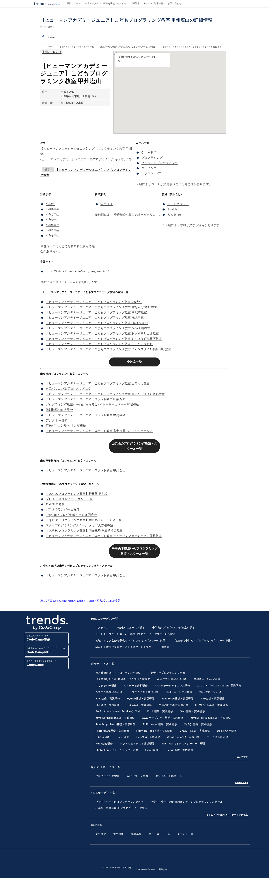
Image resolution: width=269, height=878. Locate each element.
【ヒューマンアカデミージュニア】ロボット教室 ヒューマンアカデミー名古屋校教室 (104, 536)
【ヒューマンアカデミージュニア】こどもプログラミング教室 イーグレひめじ (99, 344)
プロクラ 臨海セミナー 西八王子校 (69, 499)
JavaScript (174, 214)
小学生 (50, 204)
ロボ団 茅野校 (55, 504)
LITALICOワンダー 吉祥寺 (63, 509)
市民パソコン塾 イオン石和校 (66, 425)
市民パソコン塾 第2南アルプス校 (68, 389)
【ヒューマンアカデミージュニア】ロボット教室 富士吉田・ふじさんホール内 (99, 431)
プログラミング (152, 158)
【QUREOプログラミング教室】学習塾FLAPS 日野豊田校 (84, 520)
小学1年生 (52, 209)
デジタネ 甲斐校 (57, 420)
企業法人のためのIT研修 (38, 638)
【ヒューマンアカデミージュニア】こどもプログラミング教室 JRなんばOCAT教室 (101, 307)
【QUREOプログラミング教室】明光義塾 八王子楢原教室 (84, 530)
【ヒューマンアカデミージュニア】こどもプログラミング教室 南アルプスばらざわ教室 (105, 394)
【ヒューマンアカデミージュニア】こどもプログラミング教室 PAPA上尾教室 (98, 328)
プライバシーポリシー (145, 869)
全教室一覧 (134, 362)
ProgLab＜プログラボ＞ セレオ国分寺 (71, 515)
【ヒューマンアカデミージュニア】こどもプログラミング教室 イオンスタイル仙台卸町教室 (108, 349)
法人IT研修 (242, 756)
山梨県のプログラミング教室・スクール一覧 (134, 446)
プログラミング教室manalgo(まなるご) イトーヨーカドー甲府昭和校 (92, 404)
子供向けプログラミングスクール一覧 (77, 47)
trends (51, 47)
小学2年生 (52, 214)
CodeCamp (241, 782)
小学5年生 (52, 230)
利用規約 (163, 869)
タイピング (149, 168)
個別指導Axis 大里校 (59, 410)
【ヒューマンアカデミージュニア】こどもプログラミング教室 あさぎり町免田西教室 (104, 339)
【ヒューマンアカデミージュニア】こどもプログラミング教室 (127, 47)
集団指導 (106, 204)
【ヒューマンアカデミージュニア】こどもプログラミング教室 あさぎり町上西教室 (102, 333)
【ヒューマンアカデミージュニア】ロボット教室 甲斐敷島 (85, 415)
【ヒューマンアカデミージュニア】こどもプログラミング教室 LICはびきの (97, 323)
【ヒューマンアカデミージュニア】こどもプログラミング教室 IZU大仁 (94, 302)
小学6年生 (52, 235)
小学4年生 (52, 225)
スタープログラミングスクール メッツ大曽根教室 (79, 525)
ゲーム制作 (149, 152)
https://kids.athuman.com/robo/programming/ (77, 271)
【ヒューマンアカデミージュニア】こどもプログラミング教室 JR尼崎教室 (96, 312)
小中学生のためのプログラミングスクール (46, 650)
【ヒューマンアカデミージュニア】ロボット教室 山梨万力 (85, 399)
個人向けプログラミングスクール (42, 663)
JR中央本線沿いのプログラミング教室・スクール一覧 (134, 551)
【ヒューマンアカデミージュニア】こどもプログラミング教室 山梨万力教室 (98, 383)
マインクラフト (178, 204)
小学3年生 (52, 220)
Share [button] (51, 37)
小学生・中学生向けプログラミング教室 (227, 814)
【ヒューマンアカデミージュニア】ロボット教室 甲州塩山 (85, 470)
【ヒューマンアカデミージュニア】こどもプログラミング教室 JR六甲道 (95, 317)
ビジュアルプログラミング (159, 163)
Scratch (172, 209)
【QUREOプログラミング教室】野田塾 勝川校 (77, 494)
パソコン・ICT (151, 173)
